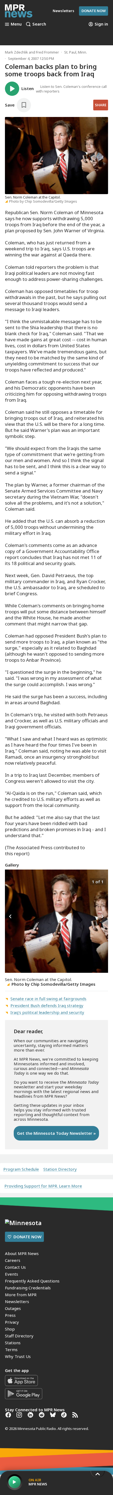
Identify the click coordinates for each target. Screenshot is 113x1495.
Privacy (12, 1322)
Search (39, 24)
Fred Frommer (47, 52)
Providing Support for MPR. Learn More (43, 1186)
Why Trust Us (18, 1356)
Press (10, 1315)
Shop (10, 1329)
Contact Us (15, 1267)
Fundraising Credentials (28, 1287)
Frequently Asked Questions (32, 1281)
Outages (13, 1308)
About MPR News (22, 1253)
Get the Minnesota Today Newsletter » (56, 1133)
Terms (11, 1349)
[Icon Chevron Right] (102, 916)
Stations (13, 1342)
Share (100, 104)
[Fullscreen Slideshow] (10, 881)
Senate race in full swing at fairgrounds (48, 998)
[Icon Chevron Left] (10, 916)
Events (11, 1274)
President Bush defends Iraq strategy (46, 1005)
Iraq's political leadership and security (47, 1012)
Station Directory (60, 1169)
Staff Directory (19, 1335)
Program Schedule (21, 1169)
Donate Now (93, 10)
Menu (16, 24)
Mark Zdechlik (16, 52)
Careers (12, 1260)
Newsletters (17, 1301)
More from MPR (20, 1294)
